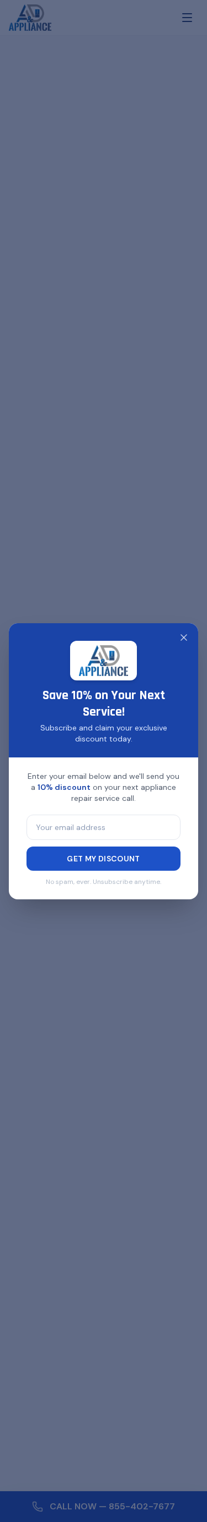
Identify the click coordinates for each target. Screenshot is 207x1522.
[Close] (184, 637)
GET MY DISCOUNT (103, 859)
